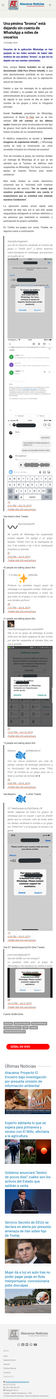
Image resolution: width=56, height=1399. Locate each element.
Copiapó (33, 1027)
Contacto (7, 1373)
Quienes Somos (9, 1360)
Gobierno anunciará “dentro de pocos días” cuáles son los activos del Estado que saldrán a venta (28, 1179)
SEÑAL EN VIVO (20, 1046)
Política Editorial (9, 1368)
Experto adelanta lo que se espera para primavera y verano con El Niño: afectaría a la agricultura (27, 1129)
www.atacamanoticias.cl (15, 1032)
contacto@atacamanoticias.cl (17, 1382)
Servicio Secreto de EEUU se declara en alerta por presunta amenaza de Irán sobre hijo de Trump (28, 1229)
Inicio (5, 1356)
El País (30, 117)
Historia (6, 1364)
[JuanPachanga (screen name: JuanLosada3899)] (10, 622)
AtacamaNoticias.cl (13, 1027)
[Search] (50, 5)
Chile (25, 1027)
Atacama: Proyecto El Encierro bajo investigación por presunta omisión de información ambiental (25, 1079)
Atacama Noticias (22, 1023)
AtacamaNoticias (39, 1023)
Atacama (8, 1023)
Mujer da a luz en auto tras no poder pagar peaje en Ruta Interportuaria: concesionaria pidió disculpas (27, 1278)
